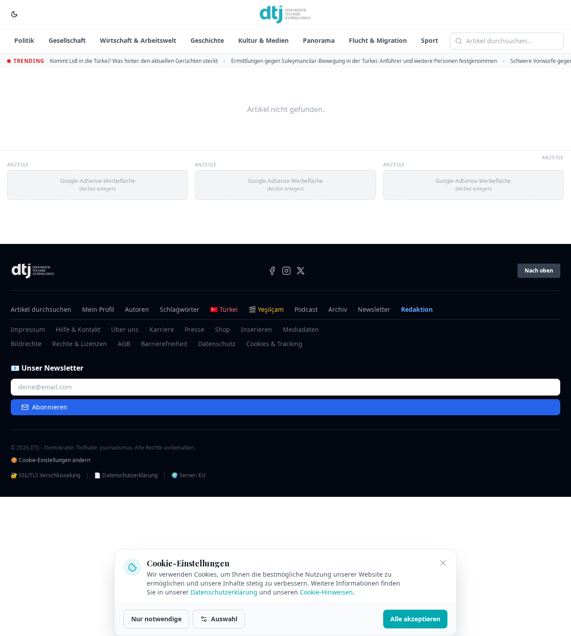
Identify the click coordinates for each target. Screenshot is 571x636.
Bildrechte (26, 343)
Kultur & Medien (263, 40)
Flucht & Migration (378, 40)
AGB (124, 343)
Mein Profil (98, 309)
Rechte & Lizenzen (79, 343)
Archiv (337, 309)
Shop (222, 329)
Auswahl (224, 619)
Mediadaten (301, 329)
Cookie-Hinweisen (326, 592)
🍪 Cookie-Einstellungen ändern (50, 460)
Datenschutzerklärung (223, 592)
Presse (194, 329)
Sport (429, 40)
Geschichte (207, 40)
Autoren (137, 309)
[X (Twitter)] (300, 270)
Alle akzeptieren (415, 619)
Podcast (306, 309)
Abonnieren (49, 407)
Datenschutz (217, 343)
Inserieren (256, 329)
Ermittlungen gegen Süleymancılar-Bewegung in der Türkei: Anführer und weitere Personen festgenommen (364, 61)
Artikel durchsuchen (41, 309)
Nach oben (539, 270)
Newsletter (374, 309)
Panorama (319, 40)
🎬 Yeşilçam (266, 309)
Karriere (161, 329)
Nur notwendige (156, 619)
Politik (24, 40)
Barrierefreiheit (164, 343)
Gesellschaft (67, 40)
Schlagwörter (179, 309)
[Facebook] (272, 270)
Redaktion (417, 309)
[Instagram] (286, 270)
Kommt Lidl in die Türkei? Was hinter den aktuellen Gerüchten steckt (134, 61)
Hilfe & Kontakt (78, 329)
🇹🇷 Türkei (224, 309)
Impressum (28, 329)
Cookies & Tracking (274, 343)
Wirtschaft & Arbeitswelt (138, 40)
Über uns (125, 329)
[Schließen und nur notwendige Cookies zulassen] (443, 562)
